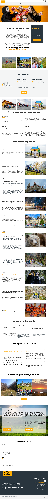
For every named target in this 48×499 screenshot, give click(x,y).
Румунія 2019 (7, 393)
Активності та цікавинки (37, 79)
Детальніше (24, 92)
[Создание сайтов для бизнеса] (43, 497)
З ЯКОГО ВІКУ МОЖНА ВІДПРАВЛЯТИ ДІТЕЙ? (34, 351)
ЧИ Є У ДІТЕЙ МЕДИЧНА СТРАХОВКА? (11, 364)
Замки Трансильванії (6, 79)
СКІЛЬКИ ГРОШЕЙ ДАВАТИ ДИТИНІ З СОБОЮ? (34, 366)
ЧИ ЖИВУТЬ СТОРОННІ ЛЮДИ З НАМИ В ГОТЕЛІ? (34, 363)
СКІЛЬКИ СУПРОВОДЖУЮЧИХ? (10, 362)
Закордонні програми (24, 3)
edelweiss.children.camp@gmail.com (8, 465)
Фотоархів (24, 399)
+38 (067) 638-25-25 (6, 452)
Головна (13, 3)
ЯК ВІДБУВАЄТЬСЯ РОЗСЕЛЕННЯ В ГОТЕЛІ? (10, 352)
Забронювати (37, 40)
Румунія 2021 (39, 393)
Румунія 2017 (23, 393)
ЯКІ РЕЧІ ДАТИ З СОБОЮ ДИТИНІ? (10, 360)
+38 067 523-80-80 (39, 480)
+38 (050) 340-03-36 (6, 454)
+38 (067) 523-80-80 (6, 453)
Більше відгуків (7, 429)
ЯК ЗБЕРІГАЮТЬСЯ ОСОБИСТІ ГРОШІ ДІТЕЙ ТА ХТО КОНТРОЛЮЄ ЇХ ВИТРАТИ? (34, 359)
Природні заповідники (21, 79)
